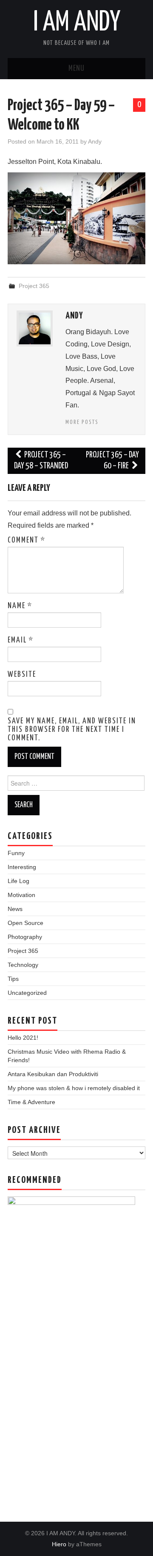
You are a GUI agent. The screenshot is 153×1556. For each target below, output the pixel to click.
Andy (95, 141)
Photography (25, 936)
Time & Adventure (31, 1102)
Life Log (18, 881)
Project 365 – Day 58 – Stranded (41, 460)
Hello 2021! (23, 1037)
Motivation (21, 895)
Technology (23, 964)
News (15, 908)
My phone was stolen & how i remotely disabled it (74, 1088)
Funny (16, 853)
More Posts (82, 422)
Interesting (22, 867)
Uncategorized (27, 992)
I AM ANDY (76, 22)
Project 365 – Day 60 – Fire (112, 460)
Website (22, 674)
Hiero (59, 1544)
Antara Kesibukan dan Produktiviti (53, 1074)
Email (21, 640)
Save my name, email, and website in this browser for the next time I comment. (72, 729)
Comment (26, 540)
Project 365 (34, 285)
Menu (76, 68)
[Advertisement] (76, 1405)
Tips (13, 978)
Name (20, 606)
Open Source (25, 922)
